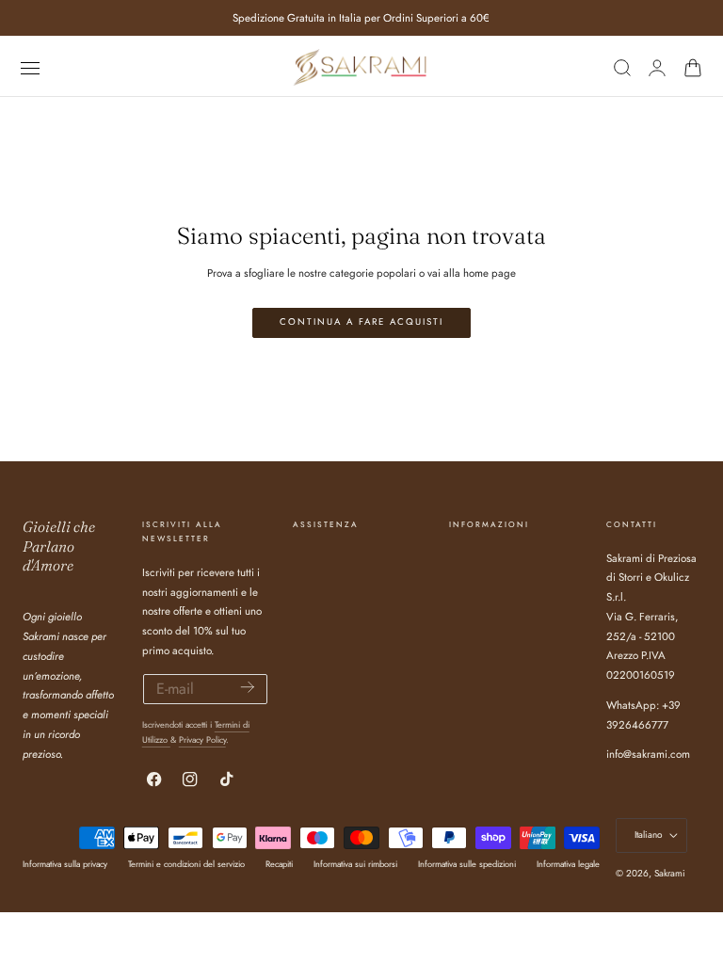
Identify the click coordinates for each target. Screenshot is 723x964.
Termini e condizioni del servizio (186, 864)
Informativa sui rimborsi (355, 864)
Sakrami (669, 873)
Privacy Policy (202, 739)
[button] (29, 67)
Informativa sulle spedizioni (467, 864)
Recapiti (279, 864)
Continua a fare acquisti (361, 322)
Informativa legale (568, 864)
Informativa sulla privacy (65, 864)
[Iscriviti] (247, 687)
